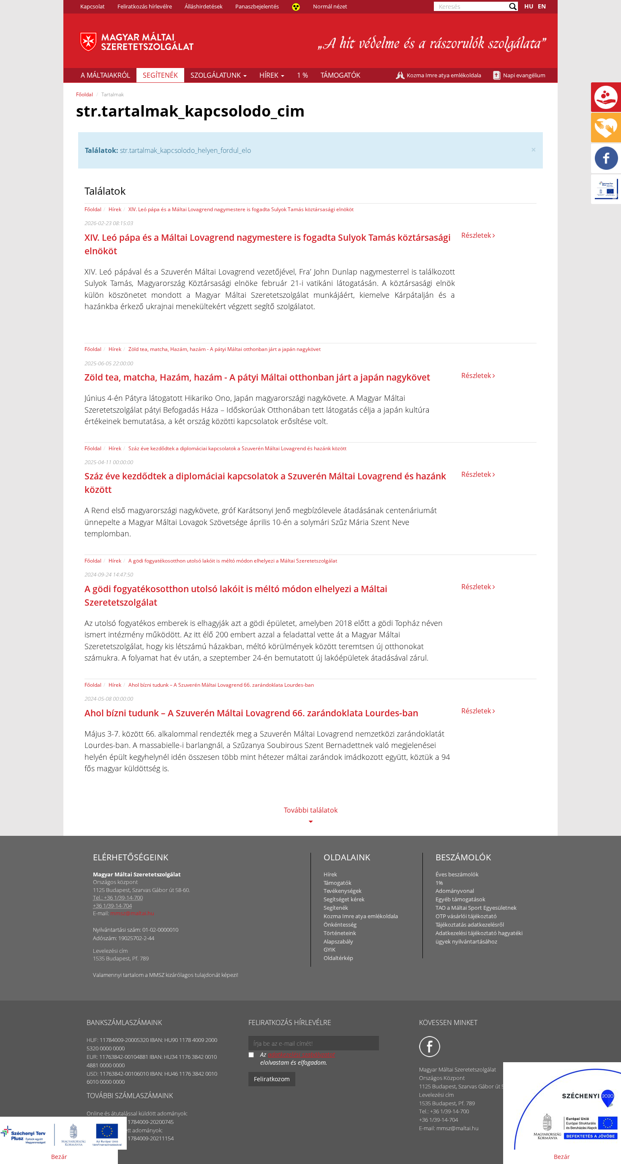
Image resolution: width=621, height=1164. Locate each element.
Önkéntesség (340, 924)
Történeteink (340, 933)
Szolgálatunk (216, 75)
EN (542, 6)
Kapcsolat (92, 6)
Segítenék (160, 75)
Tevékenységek (343, 891)
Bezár (59, 1157)
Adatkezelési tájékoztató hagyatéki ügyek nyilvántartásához (479, 937)
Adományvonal (455, 891)
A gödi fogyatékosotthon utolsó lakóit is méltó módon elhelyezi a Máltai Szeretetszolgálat (232, 560)
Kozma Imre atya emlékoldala (444, 75)
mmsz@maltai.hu (132, 913)
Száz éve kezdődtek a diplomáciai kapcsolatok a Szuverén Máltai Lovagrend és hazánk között (237, 448)
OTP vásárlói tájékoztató (466, 916)
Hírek (269, 75)
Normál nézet (330, 6)
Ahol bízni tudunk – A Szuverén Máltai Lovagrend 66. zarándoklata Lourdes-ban (221, 684)
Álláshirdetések (204, 6)
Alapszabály (338, 941)
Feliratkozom (272, 1079)
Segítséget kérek (344, 899)
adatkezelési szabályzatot (301, 1054)
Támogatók (340, 75)
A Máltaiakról (105, 75)
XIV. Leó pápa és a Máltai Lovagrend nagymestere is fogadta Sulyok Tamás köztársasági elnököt (241, 209)
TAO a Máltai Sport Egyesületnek (476, 907)
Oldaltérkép (338, 958)
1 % (302, 75)
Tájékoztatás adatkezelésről (470, 924)
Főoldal (84, 94)
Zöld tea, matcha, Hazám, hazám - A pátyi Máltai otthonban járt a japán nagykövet (224, 349)
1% (439, 883)
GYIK (329, 949)
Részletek (477, 235)
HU (529, 6)
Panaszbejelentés (257, 6)
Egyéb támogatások (460, 899)
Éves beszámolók (457, 874)
